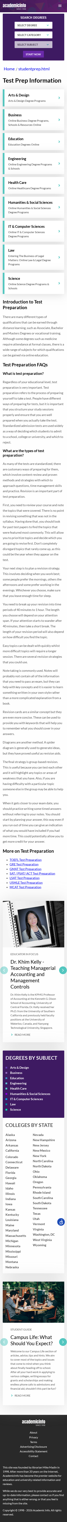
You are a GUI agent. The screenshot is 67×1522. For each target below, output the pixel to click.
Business (16, 1073)
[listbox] (33, 971)
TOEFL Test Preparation (26, 860)
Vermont (39, 1224)
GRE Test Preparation (24, 864)
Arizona (10, 1140)
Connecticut (14, 1162)
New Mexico (41, 1150)
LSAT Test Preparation (25, 878)
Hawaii (10, 1183)
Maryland (12, 1230)
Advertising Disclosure (33, 1446)
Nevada (38, 1135)
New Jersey (41, 1145)
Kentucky (12, 1214)
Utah (36, 1219)
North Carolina (43, 1161)
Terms (33, 1442)
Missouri (11, 1256)
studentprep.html (34, 68)
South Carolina (43, 1198)
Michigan (11, 1241)
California (12, 1150)
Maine (9, 1225)
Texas (37, 1213)
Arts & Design (19, 1067)
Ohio (36, 1171)
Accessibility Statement (33, 1451)
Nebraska (12, 1267)
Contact (33, 1456)
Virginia (38, 1229)
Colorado (11, 1157)
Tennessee (40, 1208)
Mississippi (13, 1251)
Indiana (10, 1199)
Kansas (10, 1209)
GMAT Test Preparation (25, 869)
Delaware (12, 1167)
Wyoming (39, 1245)
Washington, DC (44, 1234)
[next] (63, 970)
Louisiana (11, 1220)
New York (39, 1156)
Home (9, 68)
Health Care (18, 1088)
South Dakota (42, 1203)
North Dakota (42, 1166)
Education (17, 1078)
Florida (10, 1172)
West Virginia (42, 1240)
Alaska (10, 1135)
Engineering (18, 1083)
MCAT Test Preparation (25, 887)
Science (15, 1109)
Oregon (38, 1182)
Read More (22, 1034)
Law (13, 1104)
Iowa (8, 1204)
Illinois (10, 1194)
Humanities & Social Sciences (30, 1094)
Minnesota (12, 1246)
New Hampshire (44, 1140)
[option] (33, 971)
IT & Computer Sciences (26, 1099)
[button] (60, 5)
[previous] (4, 970)
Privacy (33, 1437)
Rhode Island (42, 1192)
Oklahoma (40, 1177)
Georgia (10, 1178)
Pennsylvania (42, 1187)
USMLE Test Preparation (26, 882)
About (33, 1432)
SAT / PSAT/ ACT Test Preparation (32, 873)
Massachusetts (15, 1236)
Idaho (9, 1188)
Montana (11, 1262)
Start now (33, 54)
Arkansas (11, 1145)
